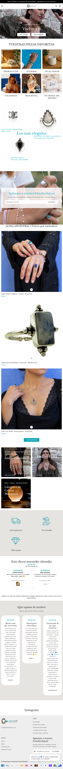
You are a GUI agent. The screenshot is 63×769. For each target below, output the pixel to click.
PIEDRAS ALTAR (11, 71)
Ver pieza (39, 475)
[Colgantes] (11, 83)
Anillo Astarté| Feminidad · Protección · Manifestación (19, 362)
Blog (2, 744)
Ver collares (24, 34)
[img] (31, 564)
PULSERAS (31, 71)
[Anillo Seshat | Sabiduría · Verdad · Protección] (31, 261)
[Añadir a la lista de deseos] (31, 289)
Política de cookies (39, 725)
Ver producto (10, 506)
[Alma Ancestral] (31, 59)
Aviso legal (36, 722)
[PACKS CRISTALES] (11, 59)
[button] (60, 6)
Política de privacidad (40, 727)
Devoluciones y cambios (40, 733)
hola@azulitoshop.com (8, 727)
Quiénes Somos (6, 750)
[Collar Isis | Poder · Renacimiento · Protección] (31, 398)
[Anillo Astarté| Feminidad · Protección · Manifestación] (31, 330)
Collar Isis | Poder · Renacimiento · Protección (16, 431)
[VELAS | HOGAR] (52, 59)
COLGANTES (11, 96)
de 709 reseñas (30, 566)
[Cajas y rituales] (31, 83)
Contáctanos (5, 747)
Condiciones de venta (40, 730)
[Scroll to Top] (60, 760)
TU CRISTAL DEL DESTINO (52, 97)
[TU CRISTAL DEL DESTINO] (52, 83)
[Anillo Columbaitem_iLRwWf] (16, 462)
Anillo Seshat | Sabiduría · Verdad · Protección (16, 294)
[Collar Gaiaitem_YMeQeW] (47, 462)
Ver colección (31, 440)
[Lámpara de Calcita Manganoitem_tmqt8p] (16, 493)
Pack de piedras (38, 34)
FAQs (3, 741)
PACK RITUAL (31, 96)
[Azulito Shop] (31, 6)
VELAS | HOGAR (52, 71)
